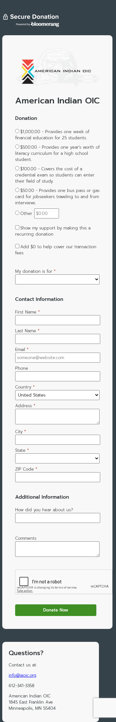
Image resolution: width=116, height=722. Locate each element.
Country (25, 387)
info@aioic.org (22, 675)
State (22, 450)
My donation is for (35, 271)
